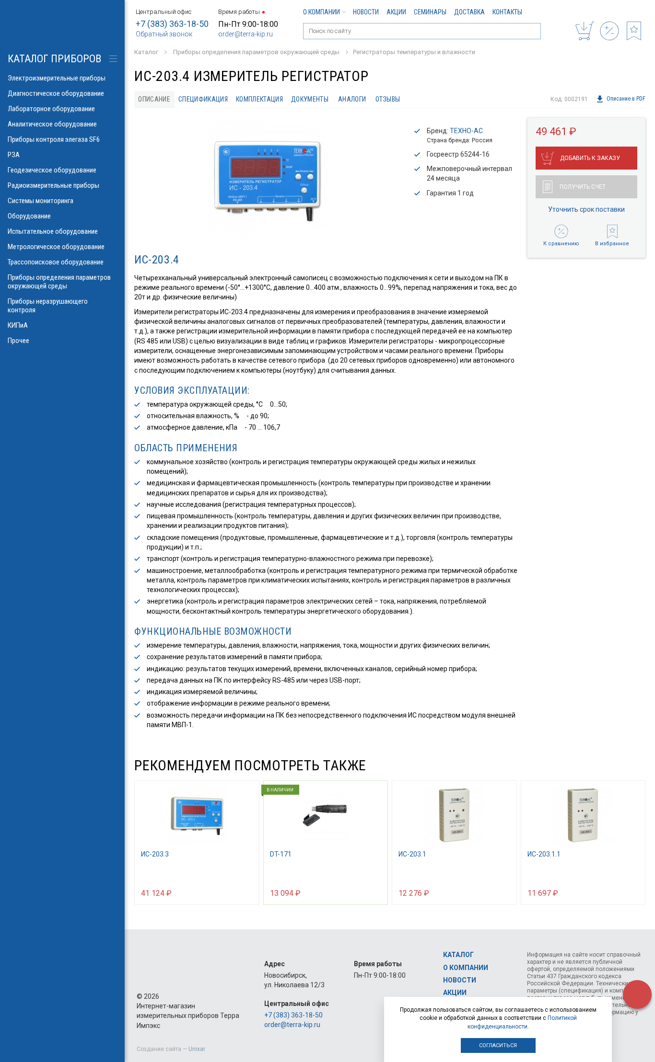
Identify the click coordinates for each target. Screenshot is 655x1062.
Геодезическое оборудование (52, 170)
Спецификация (203, 99)
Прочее (18, 340)
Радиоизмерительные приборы (53, 185)
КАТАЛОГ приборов (54, 59)
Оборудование (29, 216)
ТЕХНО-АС (466, 131)
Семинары (430, 12)
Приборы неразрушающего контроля (48, 305)
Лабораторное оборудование (51, 108)
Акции (396, 12)
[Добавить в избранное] (247, 892)
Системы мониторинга (40, 200)
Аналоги (352, 99)
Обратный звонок (164, 34)
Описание (154, 99)
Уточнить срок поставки (586, 209)
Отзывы (387, 99)
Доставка (469, 12)
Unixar (196, 1049)
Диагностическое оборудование (56, 93)
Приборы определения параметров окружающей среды (59, 281)
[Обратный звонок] (637, 994)
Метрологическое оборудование (56, 246)
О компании (321, 12)
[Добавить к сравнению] (229, 892)
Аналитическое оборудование (52, 124)
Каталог (458, 955)
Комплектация (259, 99)
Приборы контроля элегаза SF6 (54, 139)
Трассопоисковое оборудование (56, 262)
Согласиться (498, 1045)
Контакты (507, 12)
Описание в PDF (626, 99)
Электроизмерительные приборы (56, 78)
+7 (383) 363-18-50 (172, 24)
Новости (366, 12)
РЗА (14, 154)
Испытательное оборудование (53, 231)
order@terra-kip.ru (245, 34)
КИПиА (18, 325)
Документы (309, 99)
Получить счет (583, 186)
